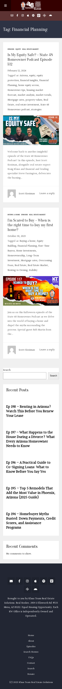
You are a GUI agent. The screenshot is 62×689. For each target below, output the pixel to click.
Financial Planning (27, 246)
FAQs (31, 657)
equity (32, 76)
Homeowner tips (16, 90)
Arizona (24, 76)
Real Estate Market (30, 49)
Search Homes (31, 652)
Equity (18, 49)
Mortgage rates (16, 100)
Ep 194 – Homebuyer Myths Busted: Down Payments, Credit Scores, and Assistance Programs (31, 521)
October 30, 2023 (17, 236)
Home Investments (26, 251)
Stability (33, 270)
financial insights (29, 80)
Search (7, 370)
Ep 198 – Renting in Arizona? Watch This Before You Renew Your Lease (30, 411)
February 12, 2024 (17, 71)
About (31, 641)
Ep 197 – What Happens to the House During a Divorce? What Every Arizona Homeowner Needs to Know (30, 439)
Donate (31, 674)
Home (31, 635)
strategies (36, 110)
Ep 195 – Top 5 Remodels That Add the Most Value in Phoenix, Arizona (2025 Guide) (30, 492)
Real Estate (20, 265)
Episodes (11, 49)
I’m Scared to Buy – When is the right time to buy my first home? (30, 225)
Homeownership (16, 256)
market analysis (26, 95)
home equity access (28, 85)
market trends (43, 95)
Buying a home (14, 214)
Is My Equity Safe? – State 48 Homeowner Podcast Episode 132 (30, 60)
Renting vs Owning (18, 270)
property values (33, 100)
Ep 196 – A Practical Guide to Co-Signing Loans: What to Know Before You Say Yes (28, 467)
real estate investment (27, 105)
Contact (31, 663)
